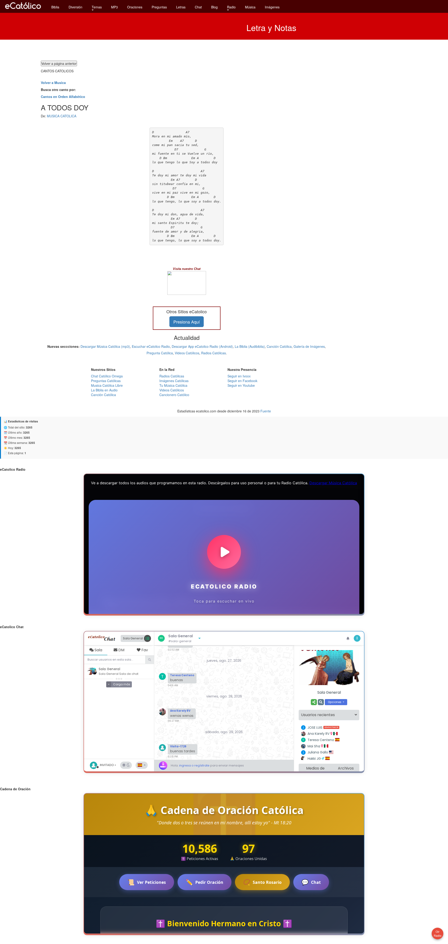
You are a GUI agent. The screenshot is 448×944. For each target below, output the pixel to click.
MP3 (114, 7)
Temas (97, 7)
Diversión (75, 7)
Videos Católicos (187, 353)
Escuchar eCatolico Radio (151, 346)
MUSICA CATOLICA (61, 116)
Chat (198, 7)
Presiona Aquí (186, 322)
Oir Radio (437, 933)
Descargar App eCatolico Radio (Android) (202, 346)
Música (250, 7)
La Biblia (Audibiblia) (250, 346)
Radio (231, 7)
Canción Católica (279, 346)
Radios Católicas (213, 353)
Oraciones (134, 7)
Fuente (265, 411)
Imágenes (272, 7)
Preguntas (159, 7)
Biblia (55, 7)
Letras (181, 7)
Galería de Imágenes (309, 346)
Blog (214, 7)
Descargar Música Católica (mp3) (105, 346)
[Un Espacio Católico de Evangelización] (23, 10)
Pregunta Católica (160, 353)
